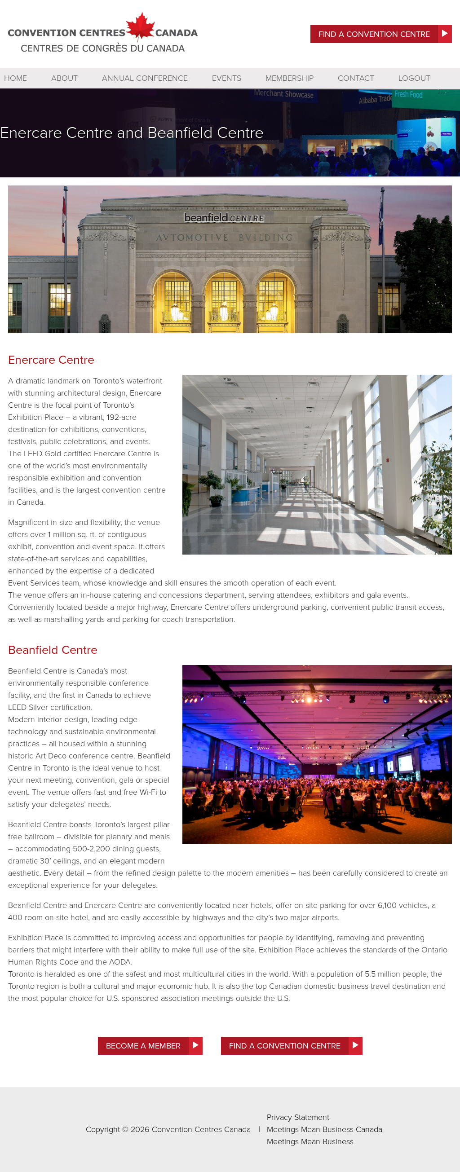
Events (226, 78)
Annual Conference (145, 78)
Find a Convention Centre (374, 34)
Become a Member (143, 1046)
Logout (414, 78)
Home (15, 78)
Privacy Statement (298, 1117)
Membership (289, 78)
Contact (356, 78)
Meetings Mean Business (310, 1141)
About (64, 78)
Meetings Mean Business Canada (324, 1129)
